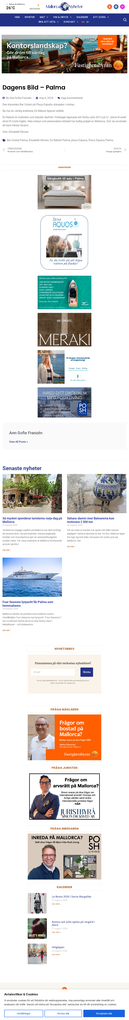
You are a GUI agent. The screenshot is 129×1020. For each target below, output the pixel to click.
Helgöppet (58, 947)
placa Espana (79, 140)
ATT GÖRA (99, 17)
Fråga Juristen (64, 768)
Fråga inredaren (64, 828)
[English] (83, 22)
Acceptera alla (104, 1013)
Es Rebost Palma (60, 140)
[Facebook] (116, 6)
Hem (17, 17)
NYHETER (30, 17)
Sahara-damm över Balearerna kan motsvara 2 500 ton (90, 520)
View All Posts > (18, 441)
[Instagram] (122, 6)
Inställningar (23, 1013)
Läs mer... (56, 903)
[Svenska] (87, 22)
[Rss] (109, 6)
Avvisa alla (63, 1013)
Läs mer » (7, 550)
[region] (64, 1004)
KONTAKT (69, 21)
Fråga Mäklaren (64, 709)
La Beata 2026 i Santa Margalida (71, 896)
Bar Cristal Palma (17, 140)
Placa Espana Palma (101, 140)
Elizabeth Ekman (39, 140)
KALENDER (64, 887)
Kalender (82, 17)
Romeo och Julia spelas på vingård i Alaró (73, 923)
